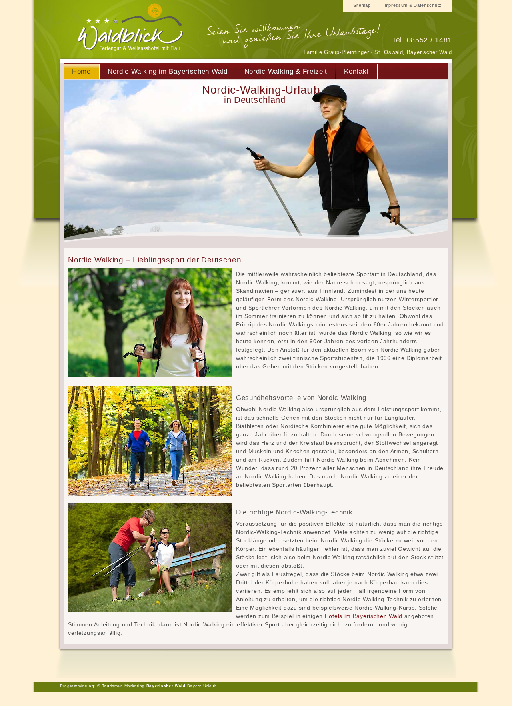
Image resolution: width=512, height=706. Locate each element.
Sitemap (362, 5)
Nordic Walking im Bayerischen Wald (168, 71)
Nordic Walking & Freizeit (286, 71)
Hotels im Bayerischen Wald (363, 616)
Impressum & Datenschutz (412, 5)
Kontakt (356, 71)
